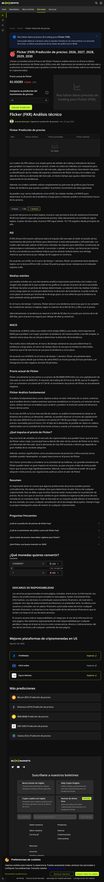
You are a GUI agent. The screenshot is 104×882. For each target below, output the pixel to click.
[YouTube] (18, 767)
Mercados (41, 9)
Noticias (61, 830)
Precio (12, 28)
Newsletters (14, 9)
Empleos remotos (36, 855)
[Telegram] (23, 767)
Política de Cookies (56, 868)
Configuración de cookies (84, 878)
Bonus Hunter (28, 9)
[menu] (3, 23)
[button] (55, 523)
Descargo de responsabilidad (58, 878)
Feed (4, 9)
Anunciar (52, 9)
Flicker (20, 28)
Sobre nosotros (35, 830)
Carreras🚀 (34, 834)
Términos (20, 878)
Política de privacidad (35, 878)
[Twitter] (12, 767)
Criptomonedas (64, 834)
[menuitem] (3, 15)
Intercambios (63, 838)
